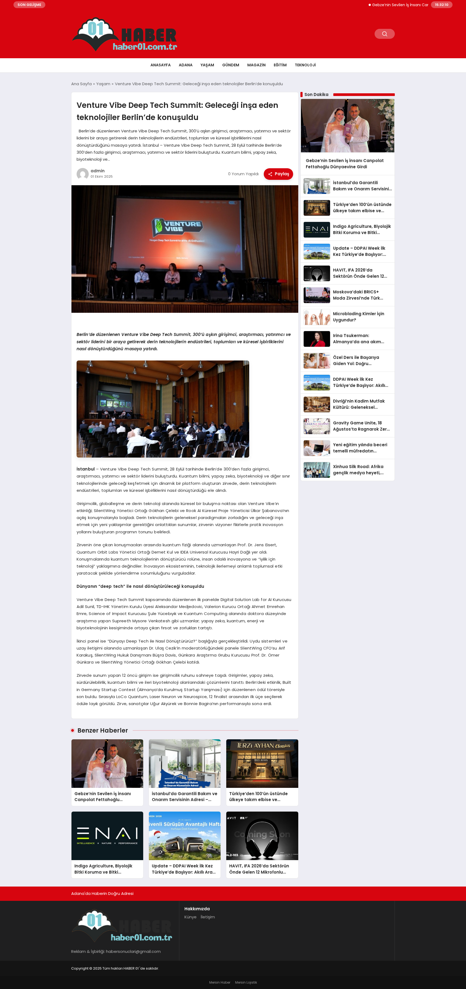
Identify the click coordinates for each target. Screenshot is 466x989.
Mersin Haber (219, 982)
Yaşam (207, 65)
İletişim (208, 917)
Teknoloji (305, 65)
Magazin (256, 65)
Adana (186, 65)
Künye (190, 917)
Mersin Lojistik (246, 982)
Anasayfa (160, 65)
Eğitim (280, 65)
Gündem (230, 65)
